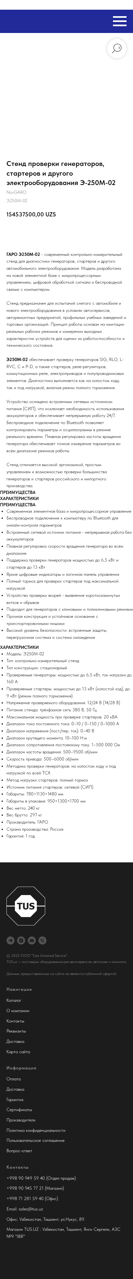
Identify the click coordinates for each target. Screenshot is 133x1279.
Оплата (13, 1078)
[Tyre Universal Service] (21, 940)
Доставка (15, 1041)
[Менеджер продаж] (10, 940)
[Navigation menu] (120, 21)
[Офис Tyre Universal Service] (42, 940)
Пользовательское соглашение (35, 1140)
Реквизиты (16, 1030)
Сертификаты (19, 1109)
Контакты (15, 1020)
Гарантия (14, 1099)
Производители (21, 1119)
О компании (17, 1010)
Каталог (13, 1000)
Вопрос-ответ (19, 1150)
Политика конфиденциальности (36, 1130)
